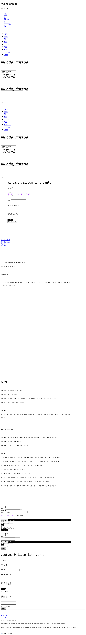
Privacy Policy (4, 617)
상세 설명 (3, 241)
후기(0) (3, 243)
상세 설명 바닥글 (5, 242)
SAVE (2, 525)
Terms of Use (4, 615)
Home (5, 13)
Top (5, 18)
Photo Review (7, 527)
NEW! (5, 15)
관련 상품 (3, 246)
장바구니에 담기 (5, 591)
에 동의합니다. (12, 515)
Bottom (6, 19)
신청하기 (3, 608)
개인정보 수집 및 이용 (8, 515)
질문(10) (3, 244)
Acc (5, 21)
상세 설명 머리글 (5, 240)
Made (5, 26)
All (5, 16)
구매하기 (3, 548)
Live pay (7, 24)
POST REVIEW (4, 530)
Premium (7, 23)
